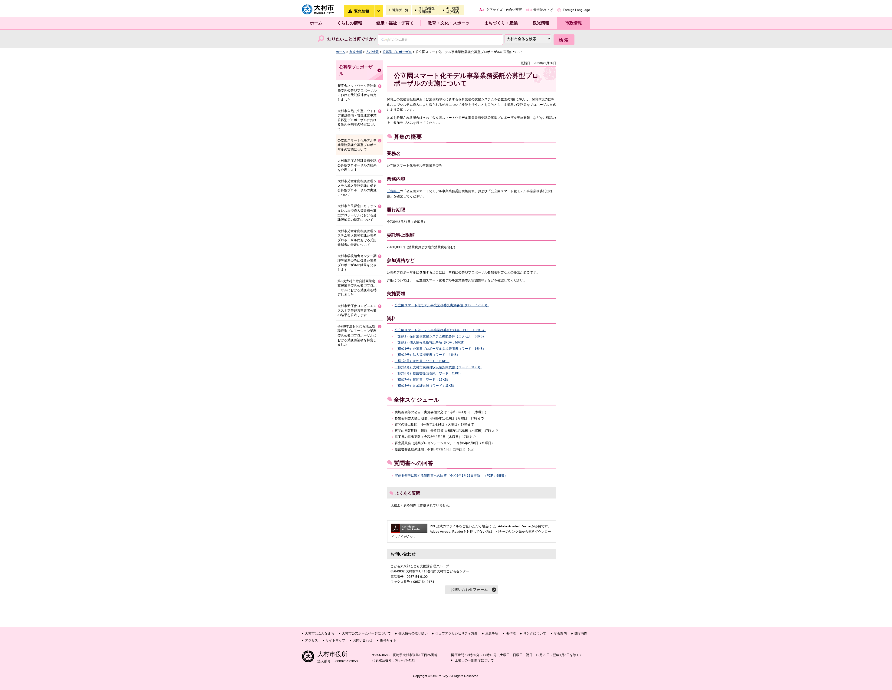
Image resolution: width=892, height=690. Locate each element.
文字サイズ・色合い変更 (504, 10)
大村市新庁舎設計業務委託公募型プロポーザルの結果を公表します (357, 165)
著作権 (511, 633)
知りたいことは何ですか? (351, 39)
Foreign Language (576, 10)
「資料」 (393, 191)
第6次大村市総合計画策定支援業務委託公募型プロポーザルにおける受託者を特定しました (357, 288)
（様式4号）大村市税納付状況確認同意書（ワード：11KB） (438, 367)
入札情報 (372, 52)
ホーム (316, 23)
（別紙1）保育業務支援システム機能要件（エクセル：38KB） (440, 336)
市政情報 (573, 23)
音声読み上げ (543, 10)
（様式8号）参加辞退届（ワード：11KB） (425, 385)
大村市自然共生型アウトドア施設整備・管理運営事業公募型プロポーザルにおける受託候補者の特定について (357, 120)
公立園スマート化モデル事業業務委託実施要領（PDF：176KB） (442, 305)
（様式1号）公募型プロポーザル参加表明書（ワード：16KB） (440, 348)
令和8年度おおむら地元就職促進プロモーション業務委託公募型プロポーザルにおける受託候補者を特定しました (357, 335)
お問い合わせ (362, 640)
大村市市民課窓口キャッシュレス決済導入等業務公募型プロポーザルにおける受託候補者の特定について (357, 212)
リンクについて (534, 633)
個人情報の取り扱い (413, 633)
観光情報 (541, 23)
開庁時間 (580, 633)
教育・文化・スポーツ (449, 23)
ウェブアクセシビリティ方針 (456, 633)
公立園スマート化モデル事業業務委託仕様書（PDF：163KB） (440, 330)
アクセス (311, 640)
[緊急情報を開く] (378, 11)
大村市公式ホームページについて (366, 633)
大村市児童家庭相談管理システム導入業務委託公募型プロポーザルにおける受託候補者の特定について (357, 238)
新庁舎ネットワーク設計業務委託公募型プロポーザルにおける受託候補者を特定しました (357, 92)
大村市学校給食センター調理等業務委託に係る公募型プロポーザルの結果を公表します (357, 262)
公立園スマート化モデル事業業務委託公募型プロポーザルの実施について (357, 145)
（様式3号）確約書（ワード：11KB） (422, 361)
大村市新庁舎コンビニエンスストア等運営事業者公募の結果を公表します (357, 310)
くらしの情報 (349, 23)
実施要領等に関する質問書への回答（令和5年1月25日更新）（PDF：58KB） (451, 475)
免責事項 (491, 633)
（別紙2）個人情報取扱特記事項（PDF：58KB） (430, 342)
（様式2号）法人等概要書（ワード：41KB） (427, 355)
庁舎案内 (560, 633)
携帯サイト (388, 640)
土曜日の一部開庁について (474, 660)
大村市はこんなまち (319, 633)
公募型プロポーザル (397, 52)
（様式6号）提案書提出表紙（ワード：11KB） (428, 373)
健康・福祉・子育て (395, 23)
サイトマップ (335, 640)
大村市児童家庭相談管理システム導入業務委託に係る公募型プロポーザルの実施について (357, 188)
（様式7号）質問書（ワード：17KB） (422, 379)
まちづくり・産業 (501, 23)
